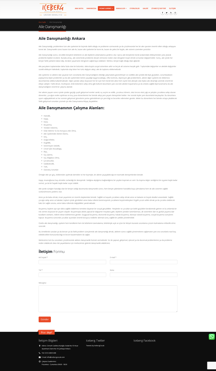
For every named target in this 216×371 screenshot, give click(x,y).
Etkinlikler (135, 8)
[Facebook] (162, 13)
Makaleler (120, 8)
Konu (112, 270)
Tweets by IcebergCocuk (95, 346)
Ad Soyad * (43, 257)
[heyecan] (167, 13)
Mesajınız (42, 283)
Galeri (145, 8)
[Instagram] (175, 13)
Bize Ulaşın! (46, 332)
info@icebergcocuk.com (56, 357)
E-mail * (113, 257)
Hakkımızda (91, 8)
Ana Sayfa (79, 8)
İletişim (172, 8)
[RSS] (171, 13)
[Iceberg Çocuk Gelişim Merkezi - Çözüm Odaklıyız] (53, 10)
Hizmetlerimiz (105, 8)
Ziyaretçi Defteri (158, 8)
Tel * (41, 270)
